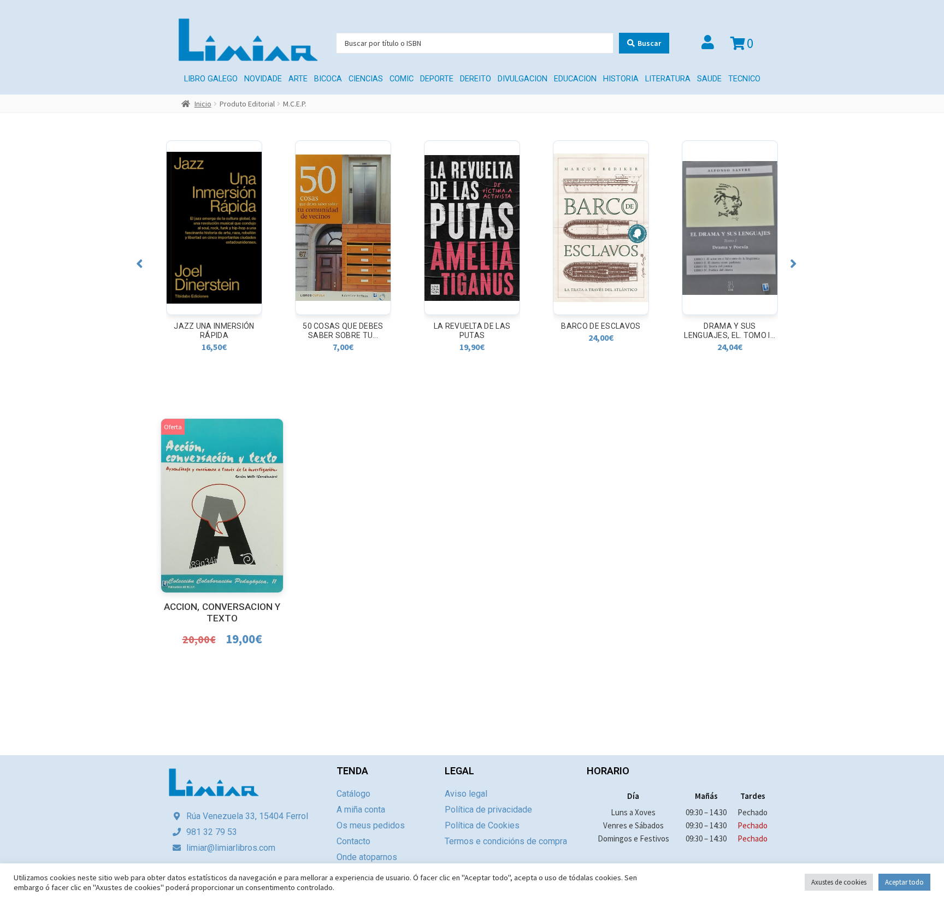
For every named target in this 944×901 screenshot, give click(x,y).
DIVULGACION (522, 79)
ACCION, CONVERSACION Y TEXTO (222, 612)
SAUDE (709, 79)
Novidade (263, 79)
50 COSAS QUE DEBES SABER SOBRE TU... (343, 331)
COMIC (402, 79)
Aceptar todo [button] (904, 882)
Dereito (475, 79)
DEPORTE (436, 79)
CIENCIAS (366, 79)
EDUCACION (575, 79)
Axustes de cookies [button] (838, 882)
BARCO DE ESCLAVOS (600, 326)
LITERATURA (668, 79)
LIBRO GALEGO (211, 79)
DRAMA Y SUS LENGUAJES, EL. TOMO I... (729, 331)
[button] (139, 263)
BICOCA (328, 79)
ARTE (298, 79)
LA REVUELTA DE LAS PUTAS (472, 331)
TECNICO (744, 79)
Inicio (202, 104)
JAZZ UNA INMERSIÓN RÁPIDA (214, 331)
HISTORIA (621, 79)
